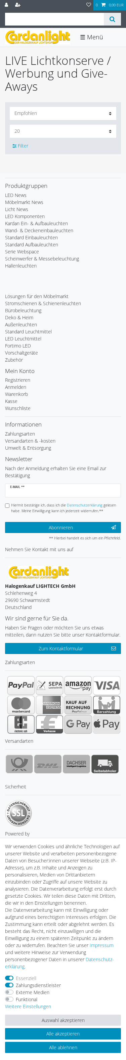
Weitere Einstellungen (28, 1006)
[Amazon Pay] (78, 685)
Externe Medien (32, 992)
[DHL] (48, 764)
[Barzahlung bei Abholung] (106, 705)
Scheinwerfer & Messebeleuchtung (42, 258)
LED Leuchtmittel (23, 338)
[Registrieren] (18, 5)
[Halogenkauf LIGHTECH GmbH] (38, 572)
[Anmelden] (7, 5)
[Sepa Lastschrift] (49, 685)
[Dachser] (76, 764)
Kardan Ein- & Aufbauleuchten (36, 223)
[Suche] (112, 19)
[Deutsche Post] (19, 764)
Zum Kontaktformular (61, 648)
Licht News (16, 209)
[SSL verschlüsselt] (18, 813)
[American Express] (49, 705)
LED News (16, 195)
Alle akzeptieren (63, 1033)
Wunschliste (18, 408)
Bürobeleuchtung (23, 310)
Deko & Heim (19, 317)
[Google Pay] (78, 724)
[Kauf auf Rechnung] (78, 705)
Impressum (102, 945)
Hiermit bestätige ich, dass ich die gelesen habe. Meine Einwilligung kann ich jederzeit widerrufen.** (63, 507)
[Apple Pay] (106, 724)
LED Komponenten (25, 216)
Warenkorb (16, 394)
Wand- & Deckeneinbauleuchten (39, 230)
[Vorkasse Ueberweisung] (49, 724)
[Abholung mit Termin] (105, 764)
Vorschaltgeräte (21, 353)
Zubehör (14, 360)
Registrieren (17, 380)
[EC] (21, 724)
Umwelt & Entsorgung (28, 448)
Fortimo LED (18, 345)
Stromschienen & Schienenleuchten (43, 303)
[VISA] (106, 685)
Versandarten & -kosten (30, 441)
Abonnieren (61, 527)
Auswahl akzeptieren (63, 1020)
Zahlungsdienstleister (38, 985)
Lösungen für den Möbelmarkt (37, 296)
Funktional (26, 999)
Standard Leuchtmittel (28, 331)
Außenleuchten (21, 324)
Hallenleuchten (21, 265)
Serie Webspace (22, 251)
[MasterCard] (21, 705)
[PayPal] (21, 685)
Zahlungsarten (20, 434)
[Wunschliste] (88, 5)
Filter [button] (23, 145)
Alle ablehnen (63, 1047)
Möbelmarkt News (24, 202)
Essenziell (26, 978)
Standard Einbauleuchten (31, 237)
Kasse (11, 401)
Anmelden (15, 387)
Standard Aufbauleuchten (31, 244)
